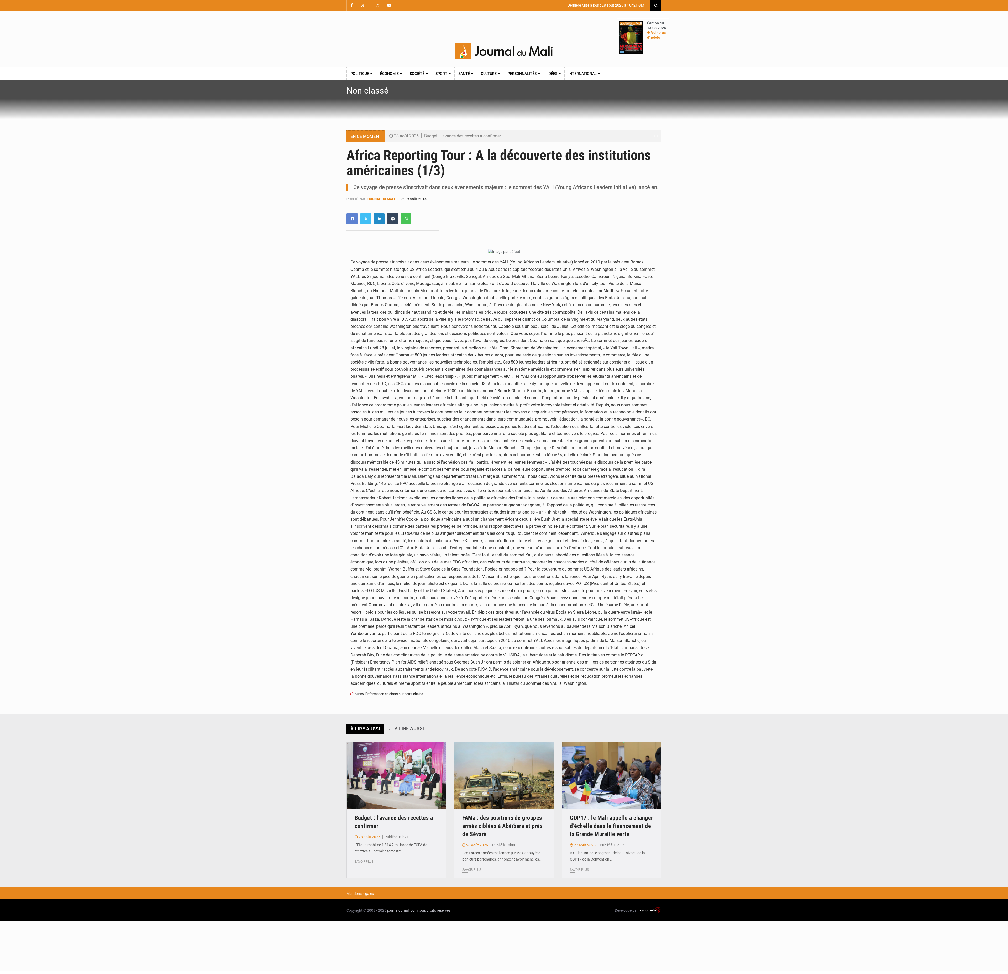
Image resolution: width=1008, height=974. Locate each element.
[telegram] (392, 218)
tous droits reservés (434, 910)
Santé (464, 73)
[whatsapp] (406, 218)
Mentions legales (360, 894)
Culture (489, 73)
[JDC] (504, 51)
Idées (553, 73)
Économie (390, 73)
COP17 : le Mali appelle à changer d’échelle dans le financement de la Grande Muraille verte (611, 826)
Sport (441, 73)
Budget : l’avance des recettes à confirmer (462, 135)
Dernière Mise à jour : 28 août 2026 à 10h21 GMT (606, 5)
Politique (360, 73)
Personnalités (522, 73)
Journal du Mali (381, 199)
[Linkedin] (352, 218)
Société (417, 73)
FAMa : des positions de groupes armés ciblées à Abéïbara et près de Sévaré (502, 826)
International (582, 73)
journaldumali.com (402, 910)
